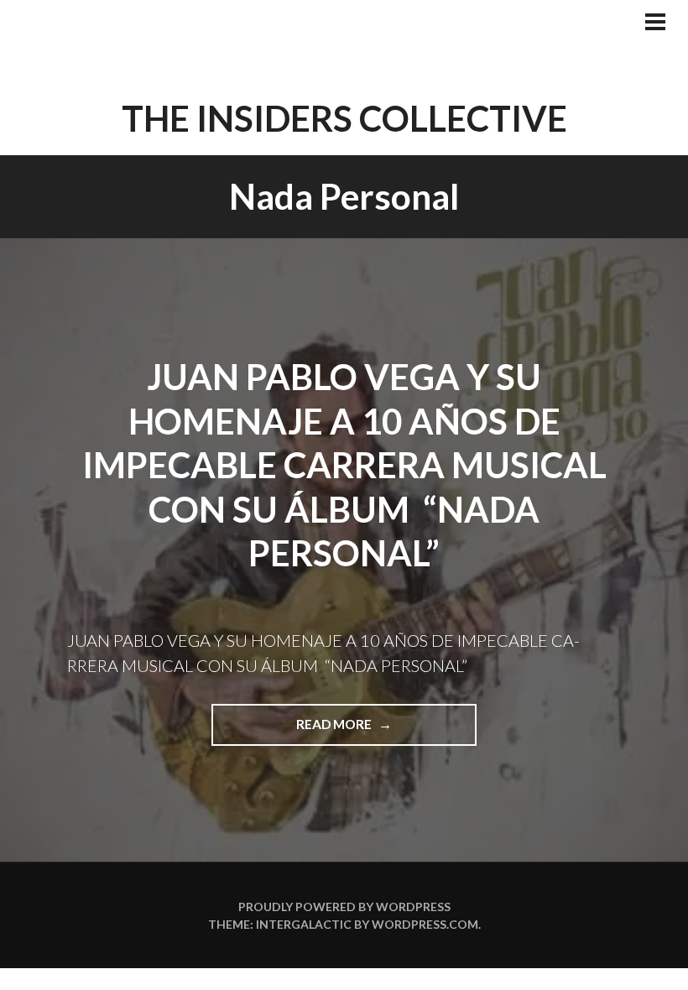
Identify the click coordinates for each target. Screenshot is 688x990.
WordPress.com (425, 924)
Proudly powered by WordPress (344, 906)
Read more (381, 731)
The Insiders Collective (344, 118)
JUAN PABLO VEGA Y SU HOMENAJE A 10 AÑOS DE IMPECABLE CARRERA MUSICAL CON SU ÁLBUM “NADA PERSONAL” (344, 465)
